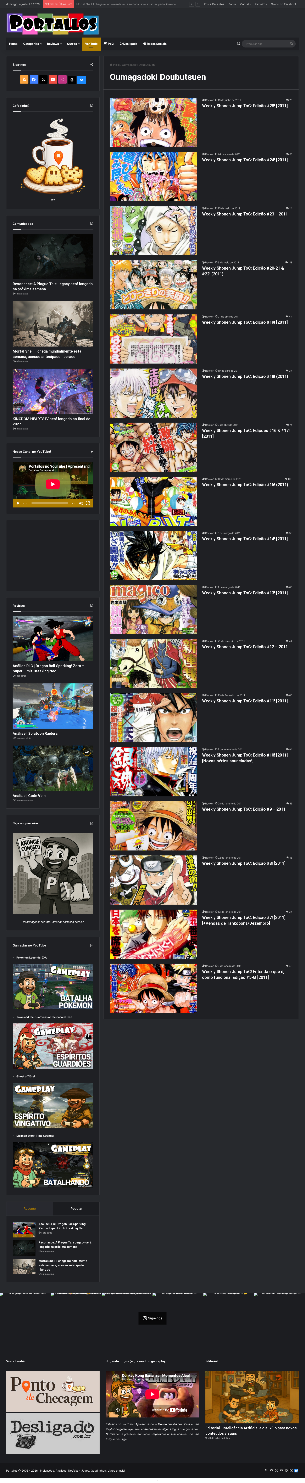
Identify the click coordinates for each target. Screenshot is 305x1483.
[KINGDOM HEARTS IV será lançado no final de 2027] (53, 391)
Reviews (53, 43)
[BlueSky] (81, 80)
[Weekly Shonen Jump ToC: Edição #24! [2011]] (153, 176)
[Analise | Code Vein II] (53, 768)
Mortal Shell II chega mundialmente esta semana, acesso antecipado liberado (63, 1265)
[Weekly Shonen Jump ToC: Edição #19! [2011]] (153, 339)
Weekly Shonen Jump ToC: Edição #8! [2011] (243, 863)
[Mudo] (81, 503)
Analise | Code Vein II (31, 795)
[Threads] (72, 80)
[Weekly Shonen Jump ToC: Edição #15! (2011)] (153, 501)
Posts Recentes (214, 4)
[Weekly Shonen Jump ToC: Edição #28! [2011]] (153, 122)
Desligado (130, 43)
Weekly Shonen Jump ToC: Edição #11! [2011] (245, 700)
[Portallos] (53, 24)
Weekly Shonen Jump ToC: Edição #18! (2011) (245, 376)
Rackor (209, 100)
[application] (53, 484)
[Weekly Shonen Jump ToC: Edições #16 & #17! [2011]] (153, 447)
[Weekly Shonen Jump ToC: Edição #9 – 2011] (153, 825)
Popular (76, 1208)
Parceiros (261, 4)
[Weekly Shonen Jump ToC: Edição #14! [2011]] (153, 555)
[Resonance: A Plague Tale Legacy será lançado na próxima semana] (53, 256)
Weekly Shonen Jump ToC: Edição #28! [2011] (245, 105)
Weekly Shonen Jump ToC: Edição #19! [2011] (245, 322)
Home (13, 43)
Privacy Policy (168, 1480)
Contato (245, 4)
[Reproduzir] (18, 503)
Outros (72, 43)
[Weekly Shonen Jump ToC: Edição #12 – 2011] (153, 663)
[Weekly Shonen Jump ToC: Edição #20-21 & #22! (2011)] (153, 284)
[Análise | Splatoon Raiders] (53, 706)
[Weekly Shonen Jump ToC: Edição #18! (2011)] (153, 393)
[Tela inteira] (88, 503)
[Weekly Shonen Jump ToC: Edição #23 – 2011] (153, 230)
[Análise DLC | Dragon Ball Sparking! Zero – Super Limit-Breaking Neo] (53, 638)
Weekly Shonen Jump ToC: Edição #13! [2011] (245, 592)
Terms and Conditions (142, 1480)
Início (116, 64)
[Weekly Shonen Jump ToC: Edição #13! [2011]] (153, 609)
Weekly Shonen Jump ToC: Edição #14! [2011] (245, 538)
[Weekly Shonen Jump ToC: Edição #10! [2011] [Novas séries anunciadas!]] (153, 771)
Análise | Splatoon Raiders (35, 733)
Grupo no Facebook (284, 4)
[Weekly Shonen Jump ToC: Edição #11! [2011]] (153, 717)
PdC (110, 43)
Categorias (31, 43)
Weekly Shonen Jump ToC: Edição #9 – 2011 (243, 809)
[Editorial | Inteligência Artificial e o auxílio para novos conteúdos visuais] (252, 1397)
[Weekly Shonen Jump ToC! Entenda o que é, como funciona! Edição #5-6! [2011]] (153, 988)
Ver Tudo (91, 43)
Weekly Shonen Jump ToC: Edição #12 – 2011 (245, 646)
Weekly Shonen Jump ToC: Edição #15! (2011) (245, 484)
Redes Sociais (156, 43)
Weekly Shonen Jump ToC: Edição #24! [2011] (245, 159)
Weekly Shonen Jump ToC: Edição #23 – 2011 (245, 214)
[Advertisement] (202, 22)
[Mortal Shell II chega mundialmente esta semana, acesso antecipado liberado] (53, 324)
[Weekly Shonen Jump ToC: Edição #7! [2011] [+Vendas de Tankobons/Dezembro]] (153, 934)
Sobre (232, 4)
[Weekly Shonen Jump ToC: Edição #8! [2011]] (153, 880)
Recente (30, 1208)
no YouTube (125, 1424)
